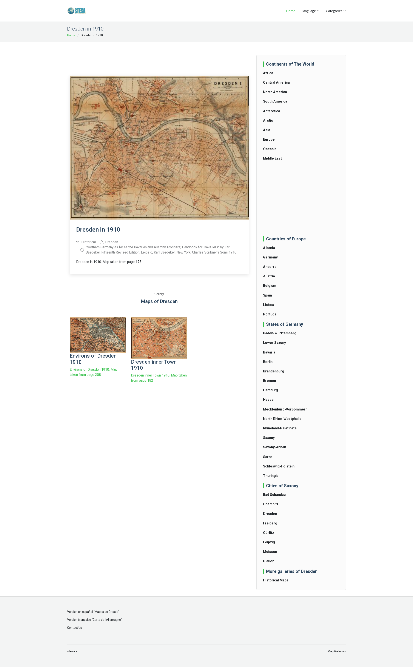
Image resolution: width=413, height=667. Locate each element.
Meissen (270, 552)
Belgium (269, 286)
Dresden (270, 514)
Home (290, 11)
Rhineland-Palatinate (280, 428)
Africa (268, 73)
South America (275, 101)
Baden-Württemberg (279, 333)
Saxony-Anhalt (274, 447)
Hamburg (270, 390)
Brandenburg (273, 371)
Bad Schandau (274, 495)
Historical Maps (275, 580)
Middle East (272, 158)
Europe (269, 139)
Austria (269, 276)
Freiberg (270, 523)
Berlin (268, 362)
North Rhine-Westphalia (282, 419)
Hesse (268, 400)
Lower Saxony (274, 343)
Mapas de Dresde (106, 611)
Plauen (268, 561)
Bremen (269, 381)
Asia (266, 130)
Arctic (268, 120)
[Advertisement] (159, 56)
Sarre (267, 457)
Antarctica (271, 111)
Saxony (269, 438)
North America (275, 92)
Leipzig (269, 542)
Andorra (269, 267)
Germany (270, 257)
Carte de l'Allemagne (107, 619)
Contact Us (74, 627)
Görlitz (268, 533)
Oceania (269, 149)
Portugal (270, 314)
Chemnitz (271, 504)
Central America (276, 82)
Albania (269, 248)
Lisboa (268, 305)
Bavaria (269, 352)
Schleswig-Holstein (278, 466)
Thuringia (271, 476)
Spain (267, 295)
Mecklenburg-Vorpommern (285, 409)
